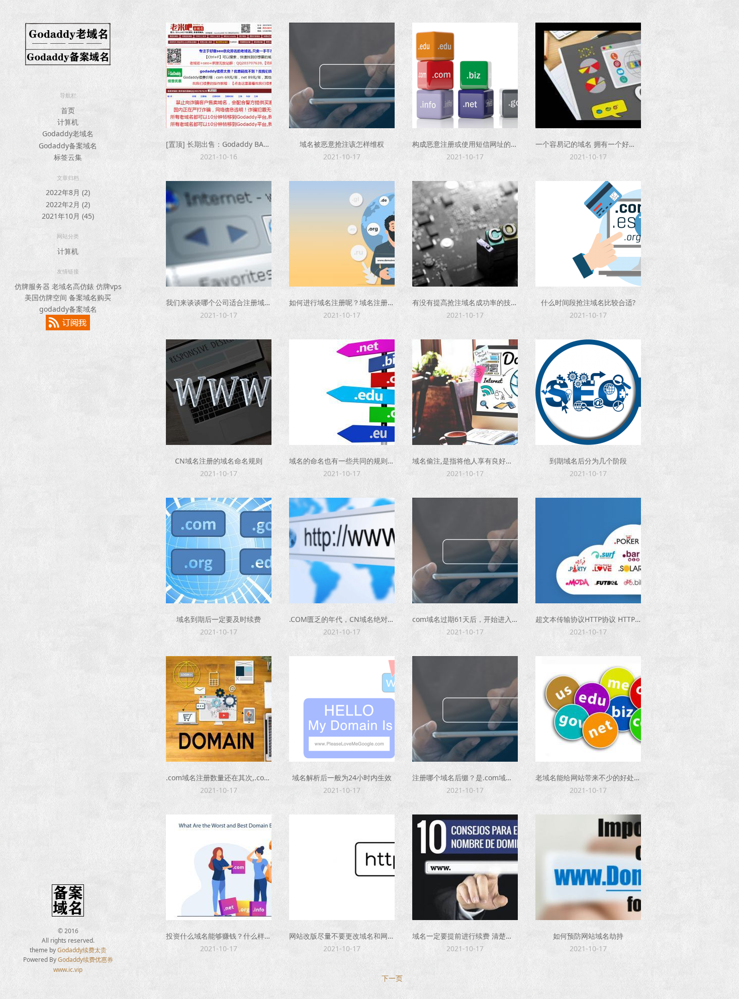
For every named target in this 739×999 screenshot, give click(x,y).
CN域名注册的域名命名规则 (218, 461)
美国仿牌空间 (46, 297)
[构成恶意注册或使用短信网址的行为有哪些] (465, 75)
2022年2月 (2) (68, 204)
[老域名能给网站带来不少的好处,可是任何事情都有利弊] (588, 709)
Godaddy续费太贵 (82, 950)
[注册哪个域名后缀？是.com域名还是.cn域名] (465, 709)
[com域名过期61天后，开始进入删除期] (465, 550)
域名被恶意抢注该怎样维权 (342, 144)
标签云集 (68, 157)
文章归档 (68, 177)
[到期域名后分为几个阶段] (588, 392)
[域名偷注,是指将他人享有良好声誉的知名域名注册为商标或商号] (465, 392)
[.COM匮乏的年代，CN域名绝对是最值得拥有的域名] (342, 550)
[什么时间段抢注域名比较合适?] (588, 234)
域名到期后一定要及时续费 (218, 619)
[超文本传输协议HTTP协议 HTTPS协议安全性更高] (588, 550)
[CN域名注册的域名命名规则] (218, 392)
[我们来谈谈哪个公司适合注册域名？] (218, 234)
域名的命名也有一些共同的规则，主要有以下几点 (366, 461)
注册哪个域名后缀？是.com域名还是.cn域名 (481, 777)
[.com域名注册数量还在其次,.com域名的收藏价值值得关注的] (218, 709)
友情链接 (68, 271)
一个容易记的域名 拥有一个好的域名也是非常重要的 (617, 144)
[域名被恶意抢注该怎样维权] (342, 75)
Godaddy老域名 (68, 133)
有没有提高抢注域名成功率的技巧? (466, 302)
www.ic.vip (67, 969)
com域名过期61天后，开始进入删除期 (472, 619)
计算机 (67, 122)
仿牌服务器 (32, 286)
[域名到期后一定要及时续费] (218, 550)
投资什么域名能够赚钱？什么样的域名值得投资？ (243, 936)
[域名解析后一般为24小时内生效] (342, 709)
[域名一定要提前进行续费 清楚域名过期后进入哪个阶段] (465, 867)
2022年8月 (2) (68, 192)
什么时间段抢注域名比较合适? (588, 302)
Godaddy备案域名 (68, 145)
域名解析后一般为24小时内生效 (342, 777)
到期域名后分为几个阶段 (588, 461)
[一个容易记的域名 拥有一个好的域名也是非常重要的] (588, 75)
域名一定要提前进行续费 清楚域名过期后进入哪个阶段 (497, 936)
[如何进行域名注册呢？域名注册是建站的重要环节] (342, 234)
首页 (68, 110)
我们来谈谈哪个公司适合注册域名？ (222, 302)
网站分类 (68, 236)
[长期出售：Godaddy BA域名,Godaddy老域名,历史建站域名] (218, 75)
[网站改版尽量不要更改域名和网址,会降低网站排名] (342, 867)
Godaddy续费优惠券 (85, 959)
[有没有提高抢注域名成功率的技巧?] (465, 234)
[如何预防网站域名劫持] (588, 867)
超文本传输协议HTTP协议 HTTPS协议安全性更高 (611, 619)
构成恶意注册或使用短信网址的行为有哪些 (479, 144)
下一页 (392, 978)
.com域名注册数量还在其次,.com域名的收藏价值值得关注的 (260, 777)
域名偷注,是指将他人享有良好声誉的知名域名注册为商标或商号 (511, 461)
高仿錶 (83, 286)
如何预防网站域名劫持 (588, 936)
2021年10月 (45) (68, 216)
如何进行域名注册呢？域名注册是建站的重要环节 (366, 302)
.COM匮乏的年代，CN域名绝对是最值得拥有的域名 (370, 619)
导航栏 (68, 95)
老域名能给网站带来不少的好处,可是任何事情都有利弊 (620, 777)
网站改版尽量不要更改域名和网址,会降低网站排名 (367, 936)
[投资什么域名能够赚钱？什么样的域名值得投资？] (218, 867)
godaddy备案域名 (68, 309)
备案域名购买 (90, 297)
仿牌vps (109, 286)
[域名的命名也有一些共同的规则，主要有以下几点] (342, 392)
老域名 (62, 286)
